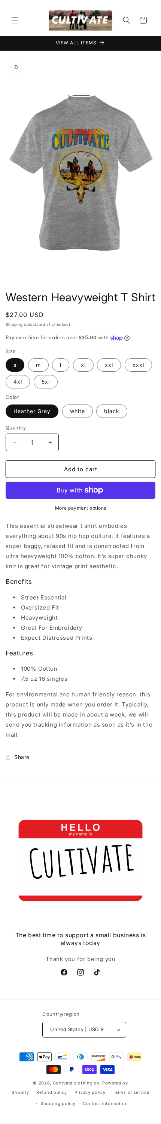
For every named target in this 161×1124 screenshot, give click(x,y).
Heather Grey (32, 411)
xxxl (138, 365)
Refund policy (51, 1092)
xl (83, 365)
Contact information (105, 1103)
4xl (17, 381)
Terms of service (131, 1092)
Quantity (16, 428)
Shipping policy (58, 1103)
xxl (109, 365)
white (77, 411)
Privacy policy (90, 1092)
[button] (15, 20)
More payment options (80, 508)
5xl (46, 381)
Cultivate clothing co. (77, 1083)
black (111, 411)
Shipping (14, 324)
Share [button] (22, 757)
